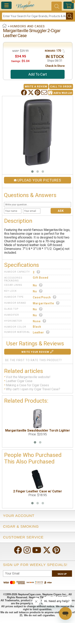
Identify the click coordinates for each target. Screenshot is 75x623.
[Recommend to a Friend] (44, 93)
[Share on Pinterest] (38, 93)
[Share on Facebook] (24, 93)
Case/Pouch (42, 297)
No (35, 285)
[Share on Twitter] (31, 93)
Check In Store (55, 65)
